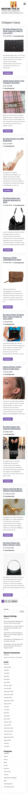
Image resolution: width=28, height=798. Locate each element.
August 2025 (7, 704)
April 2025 (7, 716)
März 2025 (7, 719)
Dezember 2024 (8, 728)
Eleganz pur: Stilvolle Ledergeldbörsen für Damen (12, 259)
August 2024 (7, 740)
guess (5, 762)
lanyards (6, 768)
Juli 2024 (6, 743)
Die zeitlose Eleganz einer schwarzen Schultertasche (12, 428)
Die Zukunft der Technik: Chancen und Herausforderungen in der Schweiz (13, 628)
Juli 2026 (6, 670)
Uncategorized (19, 36)
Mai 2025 (6, 713)
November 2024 (8, 731)
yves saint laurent (9, 787)
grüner (6, 759)
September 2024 (9, 737)
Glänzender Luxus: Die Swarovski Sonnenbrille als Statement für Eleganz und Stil (13, 646)
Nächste (14, 601)
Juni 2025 (6, 710)
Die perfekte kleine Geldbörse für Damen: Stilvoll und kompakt (13, 622)
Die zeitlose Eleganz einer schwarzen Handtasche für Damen (12, 200)
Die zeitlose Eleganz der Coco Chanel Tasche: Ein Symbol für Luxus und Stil (13, 31)
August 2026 (7, 667)
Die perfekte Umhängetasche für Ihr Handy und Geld (13, 640)
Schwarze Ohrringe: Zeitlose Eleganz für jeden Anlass (12, 368)
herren (6, 765)
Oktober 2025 (8, 697)
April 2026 (7, 679)
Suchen (6, 609)
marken (6, 774)
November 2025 (8, 694)
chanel (6, 756)
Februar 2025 (8, 722)
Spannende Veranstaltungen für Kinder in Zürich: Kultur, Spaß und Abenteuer (13, 634)
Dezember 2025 (8, 691)
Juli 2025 (6, 707)
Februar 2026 (8, 685)
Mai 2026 (6, 676)
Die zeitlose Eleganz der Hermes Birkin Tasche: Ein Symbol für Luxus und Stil (13, 317)
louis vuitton (7, 771)
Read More (7, 73)
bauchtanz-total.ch (10, 8)
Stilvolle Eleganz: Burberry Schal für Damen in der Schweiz (13, 82)
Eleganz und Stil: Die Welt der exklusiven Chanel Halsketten (12, 490)
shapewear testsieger (10, 778)
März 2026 (7, 682)
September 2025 (9, 701)
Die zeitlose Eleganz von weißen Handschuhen (13, 140)
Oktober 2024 (8, 734)
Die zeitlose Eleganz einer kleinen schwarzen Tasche (11, 544)
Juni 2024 (6, 746)
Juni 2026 (6, 673)
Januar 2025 (7, 725)
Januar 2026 (7, 688)
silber (5, 781)
